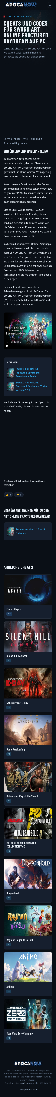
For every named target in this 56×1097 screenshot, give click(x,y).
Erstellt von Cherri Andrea (16, 1083)
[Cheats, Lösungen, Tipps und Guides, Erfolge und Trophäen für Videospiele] (21, 5)
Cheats (8, 139)
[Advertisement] (28, 95)
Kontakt (35, 1089)
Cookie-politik (24, 1089)
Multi (17, 139)
